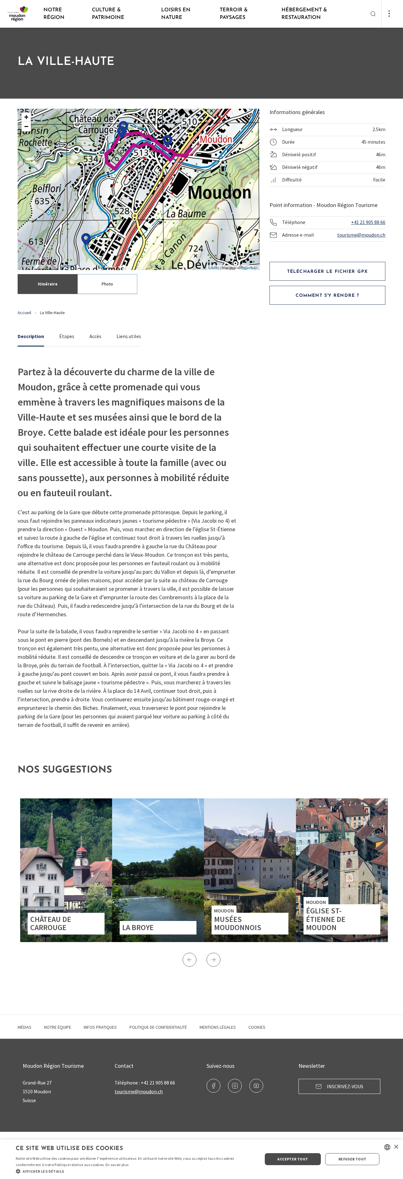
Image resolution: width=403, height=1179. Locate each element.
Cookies (256, 1027)
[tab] (47, 284)
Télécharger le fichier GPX (327, 271)
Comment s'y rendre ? (327, 295)
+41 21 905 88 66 (368, 222)
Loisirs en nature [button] (175, 14)
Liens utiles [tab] (128, 336)
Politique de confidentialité (158, 1027)
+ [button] (26, 117)
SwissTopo (249, 267)
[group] (66, 870)
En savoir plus (116, 1164)
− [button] (26, 126)
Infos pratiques (100, 1027)
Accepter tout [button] (292, 1159)
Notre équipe (57, 1027)
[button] (189, 960)
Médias (24, 1027)
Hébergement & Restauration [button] (304, 14)
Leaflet (213, 267)
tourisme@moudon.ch (361, 235)
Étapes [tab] (66, 336)
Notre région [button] (54, 14)
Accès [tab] (95, 336)
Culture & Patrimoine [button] (108, 14)
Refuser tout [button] (352, 1159)
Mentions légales (218, 1027)
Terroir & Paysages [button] (234, 14)
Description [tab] (31, 336)
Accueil (24, 312)
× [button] (396, 1147)
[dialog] (201, 1159)
